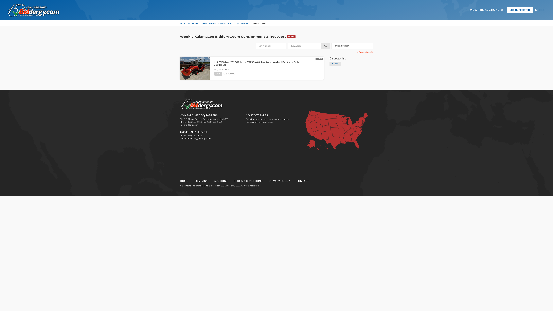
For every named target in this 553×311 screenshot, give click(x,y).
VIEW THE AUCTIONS (485, 10)
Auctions (221, 181)
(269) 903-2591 (214, 122)
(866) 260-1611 (194, 122)
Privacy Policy (279, 181)
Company (201, 181)
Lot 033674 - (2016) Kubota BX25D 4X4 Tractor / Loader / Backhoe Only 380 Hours (256, 63)
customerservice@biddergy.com (195, 138)
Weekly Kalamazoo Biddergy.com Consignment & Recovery (225, 23)
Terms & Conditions (248, 181)
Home (182, 23)
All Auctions (193, 23)
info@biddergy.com (189, 125)
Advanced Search (364, 52)
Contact (302, 181)
